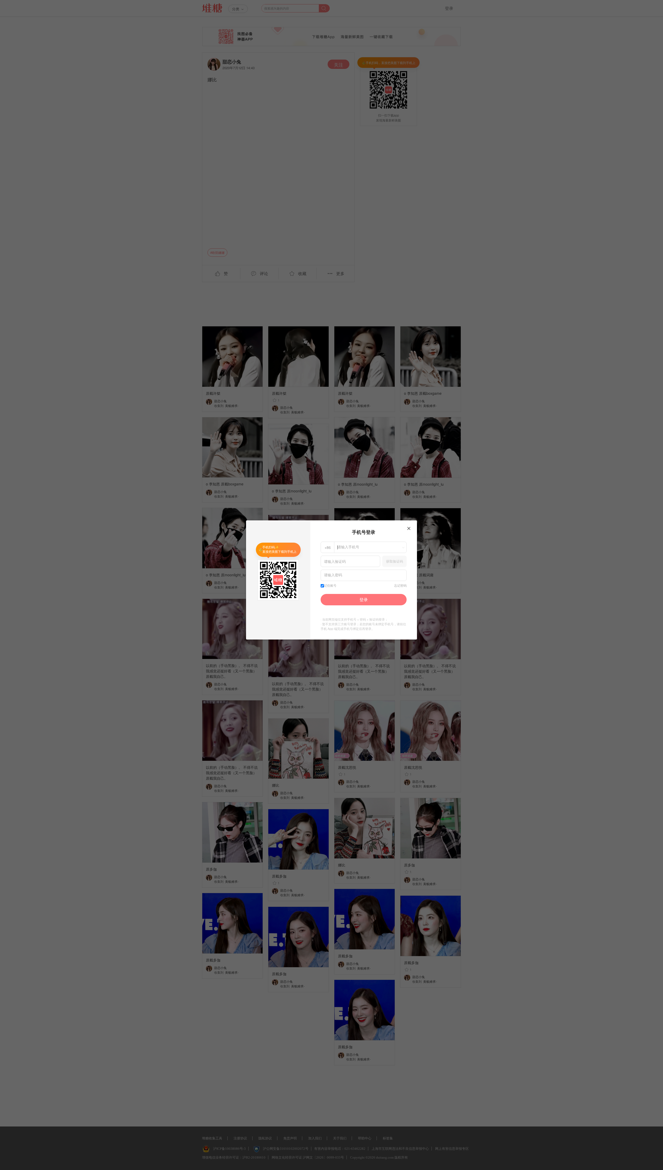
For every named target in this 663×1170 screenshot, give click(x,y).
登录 (363, 599)
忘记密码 (400, 585)
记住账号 (330, 585)
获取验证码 (394, 561)
